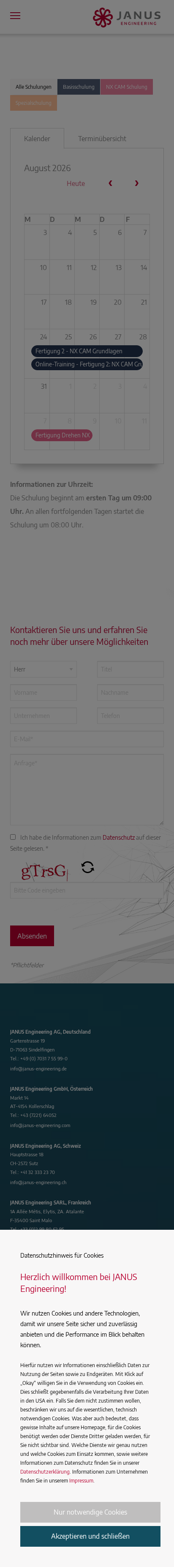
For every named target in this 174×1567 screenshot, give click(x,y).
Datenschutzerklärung (45, 1472)
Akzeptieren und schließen (90, 1536)
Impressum (81, 1480)
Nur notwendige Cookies (90, 1512)
